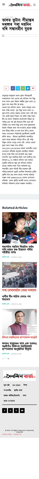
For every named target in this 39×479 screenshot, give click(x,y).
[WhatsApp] (23, 88)
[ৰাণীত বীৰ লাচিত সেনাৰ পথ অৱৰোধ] (19, 277)
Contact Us (17, 434)
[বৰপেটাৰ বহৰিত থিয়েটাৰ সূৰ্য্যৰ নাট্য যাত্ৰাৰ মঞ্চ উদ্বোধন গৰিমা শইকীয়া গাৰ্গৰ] (19, 227)
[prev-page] (3, 358)
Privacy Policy (7, 434)
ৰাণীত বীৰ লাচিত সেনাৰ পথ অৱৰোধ (16, 298)
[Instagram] (10, 410)
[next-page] (8, 358)
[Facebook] (13, 88)
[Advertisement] (19, 458)
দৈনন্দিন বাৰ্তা (5, 257)
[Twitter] (18, 88)
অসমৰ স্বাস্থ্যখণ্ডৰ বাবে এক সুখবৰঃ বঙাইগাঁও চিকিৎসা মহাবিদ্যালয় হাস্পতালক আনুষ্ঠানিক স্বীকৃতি (19, 346)
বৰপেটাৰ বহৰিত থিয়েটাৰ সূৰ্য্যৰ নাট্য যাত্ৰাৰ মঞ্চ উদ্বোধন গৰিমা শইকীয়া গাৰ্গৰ (18, 250)
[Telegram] (28, 88)
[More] (33, 88)
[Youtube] (22, 410)
